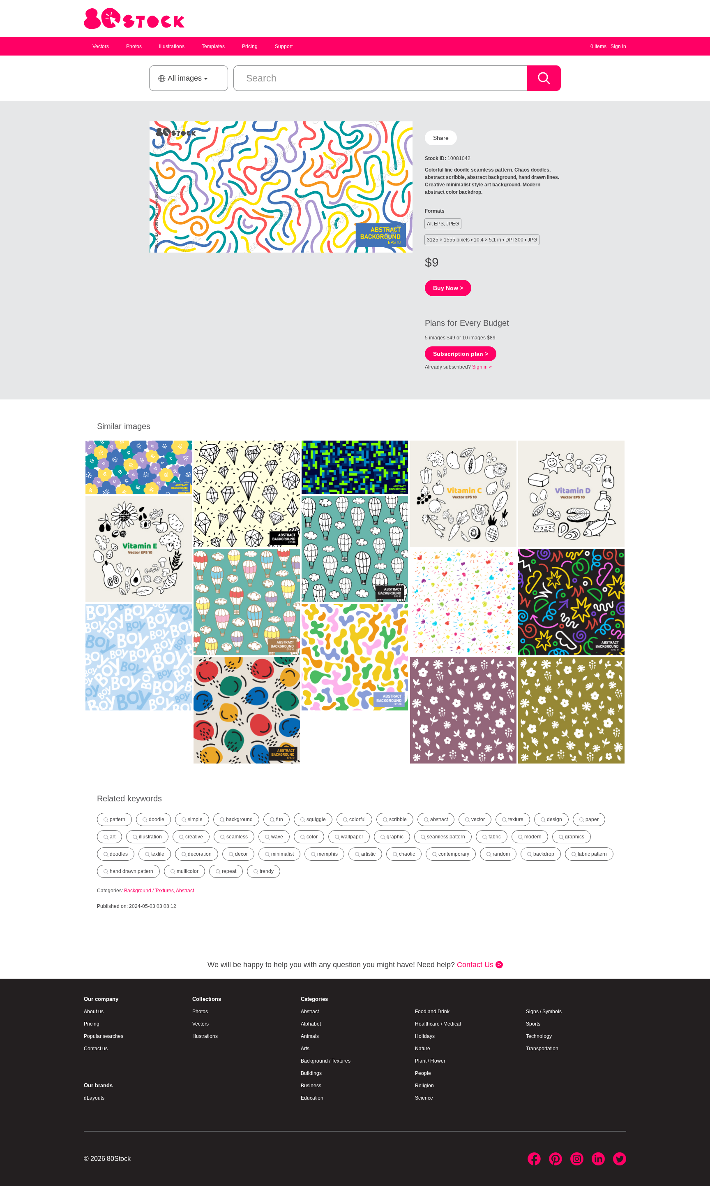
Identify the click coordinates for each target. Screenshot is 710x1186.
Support (284, 46)
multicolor (186, 871)
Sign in (618, 46)
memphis (327, 854)
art (111, 837)
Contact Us (476, 965)
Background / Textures (149, 891)
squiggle (315, 819)
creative (193, 837)
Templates (213, 46)
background (239, 819)
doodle (156, 819)
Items (598, 46)
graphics (574, 837)
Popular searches (103, 1036)
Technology (539, 1036)
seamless (236, 837)
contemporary (453, 854)
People (423, 1073)
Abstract (185, 891)
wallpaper (351, 837)
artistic (368, 854)
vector (477, 819)
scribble (397, 819)
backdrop (543, 854)
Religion (424, 1086)
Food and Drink (432, 1011)
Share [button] (441, 138)
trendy (266, 871)
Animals (310, 1036)
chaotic (406, 854)
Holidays (425, 1036)
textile (157, 854)
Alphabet (311, 1024)
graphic (394, 837)
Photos (134, 46)
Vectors (100, 46)
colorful (357, 819)
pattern (116, 819)
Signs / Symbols (544, 1011)
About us (94, 1011)
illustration (150, 837)
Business (311, 1086)
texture (515, 819)
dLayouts (94, 1098)
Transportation (542, 1048)
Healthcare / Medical (438, 1024)
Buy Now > (448, 288)
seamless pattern (445, 837)
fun (279, 819)
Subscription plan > (460, 353)
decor (241, 854)
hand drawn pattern (130, 871)
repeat (228, 871)
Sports (533, 1024)
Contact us (96, 1048)
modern (532, 837)
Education (312, 1098)
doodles (118, 854)
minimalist (282, 854)
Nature (422, 1048)
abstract (438, 819)
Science (424, 1098)
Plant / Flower (430, 1061)
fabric (494, 837)
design (554, 819)
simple (195, 819)
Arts (305, 1048)
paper (591, 819)
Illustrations (171, 46)
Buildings (311, 1073)
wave (276, 837)
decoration (199, 854)
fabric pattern (591, 854)
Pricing (250, 46)
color (311, 837)
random (500, 854)
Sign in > (482, 367)
